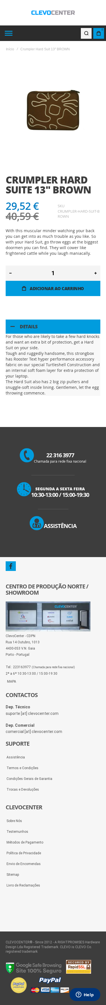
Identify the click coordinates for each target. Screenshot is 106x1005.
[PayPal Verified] (39, 993)
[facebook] (11, 566)
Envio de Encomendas (24, 864)
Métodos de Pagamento (25, 842)
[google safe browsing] (34, 972)
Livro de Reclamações (23, 885)
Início (10, 49)
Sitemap (13, 875)
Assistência (16, 757)
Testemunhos (17, 832)
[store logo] (53, 13)
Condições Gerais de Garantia (29, 779)
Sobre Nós (14, 821)
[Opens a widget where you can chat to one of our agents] (84, 995)
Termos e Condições (22, 768)
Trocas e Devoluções (23, 790)
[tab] (53, 327)
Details (29, 327)
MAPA (11, 681)
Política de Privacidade (24, 853)
